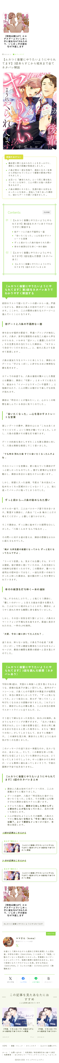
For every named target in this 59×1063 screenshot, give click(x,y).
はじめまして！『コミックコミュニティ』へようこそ (36, 1055)
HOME (4, 1046)
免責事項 (7, 1055)
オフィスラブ (19, 54)
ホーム (5, 1052)
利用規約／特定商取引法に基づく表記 (40, 1052)
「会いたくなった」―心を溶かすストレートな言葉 (32, 237)
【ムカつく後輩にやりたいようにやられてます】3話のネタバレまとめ (32, 265)
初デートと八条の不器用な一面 (29, 231)
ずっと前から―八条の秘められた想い (32, 242)
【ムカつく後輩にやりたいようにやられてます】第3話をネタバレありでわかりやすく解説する (32, 224)
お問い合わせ (16, 1052)
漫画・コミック (17, 1046)
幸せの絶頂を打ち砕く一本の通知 (30, 246)
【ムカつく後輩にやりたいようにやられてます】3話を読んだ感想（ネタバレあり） (32, 256)
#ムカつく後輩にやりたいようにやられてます (23, 924)
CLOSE (47, 212)
